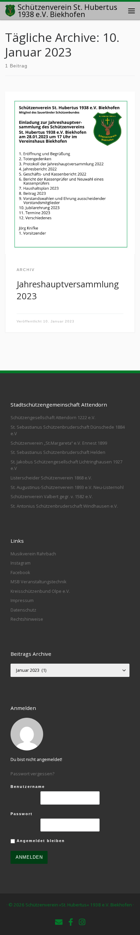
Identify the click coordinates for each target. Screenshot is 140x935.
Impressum (22, 600)
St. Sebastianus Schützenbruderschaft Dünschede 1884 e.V (68, 430)
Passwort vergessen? (32, 774)
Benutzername (28, 787)
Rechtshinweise (27, 619)
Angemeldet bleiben (40, 841)
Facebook (20, 572)
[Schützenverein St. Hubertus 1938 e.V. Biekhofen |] (10, 10)
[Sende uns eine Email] (59, 922)
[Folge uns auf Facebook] (70, 922)
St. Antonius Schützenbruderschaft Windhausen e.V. (64, 506)
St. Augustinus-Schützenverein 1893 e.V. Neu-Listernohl (67, 487)
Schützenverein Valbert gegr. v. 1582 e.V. (52, 496)
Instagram (21, 563)
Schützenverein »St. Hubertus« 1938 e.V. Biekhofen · (79, 905)
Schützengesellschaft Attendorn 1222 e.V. (53, 417)
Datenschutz (23, 610)
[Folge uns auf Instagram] (82, 922)
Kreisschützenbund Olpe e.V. (40, 591)
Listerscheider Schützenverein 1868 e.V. (51, 478)
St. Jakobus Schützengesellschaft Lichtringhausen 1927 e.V (66, 465)
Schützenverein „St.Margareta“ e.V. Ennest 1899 (59, 443)
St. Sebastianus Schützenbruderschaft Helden (58, 452)
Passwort (22, 814)
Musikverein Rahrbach (33, 554)
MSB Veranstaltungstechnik (39, 582)
